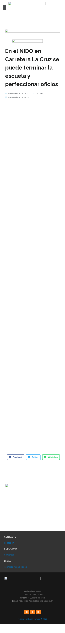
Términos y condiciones (15, 566)
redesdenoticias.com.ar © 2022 (33, 619)
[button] (5, 7)
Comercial (9, 554)
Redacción (9, 542)
